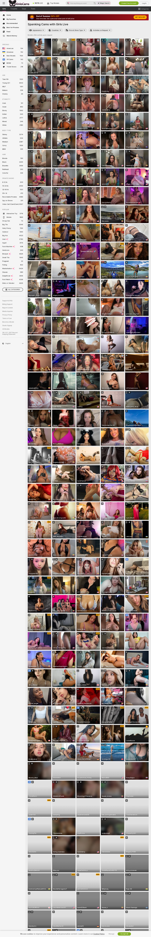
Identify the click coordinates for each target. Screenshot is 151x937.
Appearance (37, 30)
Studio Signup (7, 325)
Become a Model (8, 322)
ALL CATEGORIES (14, 289)
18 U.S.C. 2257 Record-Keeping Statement (10, 333)
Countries (55, 30)
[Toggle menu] (4, 3)
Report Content (7, 308)
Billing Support (7, 304)
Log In (144, 3)
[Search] (94, 3)
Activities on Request (100, 30)
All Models (6, 329)
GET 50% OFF (140, 17)
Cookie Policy (98, 934)
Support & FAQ (7, 301)
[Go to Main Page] (19, 3)
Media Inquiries (7, 311)
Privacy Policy (7, 315)
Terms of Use (7, 318)
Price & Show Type (76, 30)
